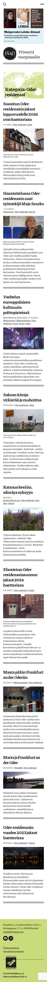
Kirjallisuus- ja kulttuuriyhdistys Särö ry (15, 975)
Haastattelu (8, 211)
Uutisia (31, 590)
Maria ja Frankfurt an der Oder (21, 759)
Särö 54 (32, 211)
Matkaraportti (9, 320)
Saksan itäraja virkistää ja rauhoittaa (22, 397)
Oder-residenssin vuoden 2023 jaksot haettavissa (20, 832)
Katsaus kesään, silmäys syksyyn (18, 489)
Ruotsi (21, 323)
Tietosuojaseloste (11, 947)
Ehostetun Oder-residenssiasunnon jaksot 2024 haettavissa (20, 577)
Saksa (29, 124)
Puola (15, 323)
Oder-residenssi (19, 124)
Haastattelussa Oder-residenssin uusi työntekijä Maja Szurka (23, 198)
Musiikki (18, 767)
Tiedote (31, 842)
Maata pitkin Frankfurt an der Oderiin (23, 674)
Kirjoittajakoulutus (11, 500)
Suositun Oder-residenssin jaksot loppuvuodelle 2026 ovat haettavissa (20, 111)
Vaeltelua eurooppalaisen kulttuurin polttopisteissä (16, 304)
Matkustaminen (23, 320)
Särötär (11, 503)
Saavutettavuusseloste (13, 951)
